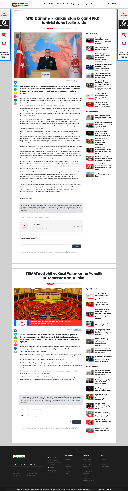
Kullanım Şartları (32, 471)
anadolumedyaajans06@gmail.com (43, 228)
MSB (22, 98)
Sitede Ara (104, 460)
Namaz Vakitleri (87, 464)
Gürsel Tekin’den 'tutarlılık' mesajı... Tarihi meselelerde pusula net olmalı (103, 166)
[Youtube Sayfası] (22, 464)
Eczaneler (86, 467)
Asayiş (86, 4)
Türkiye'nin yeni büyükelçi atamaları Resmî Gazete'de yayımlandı (101, 96)
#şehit (29, 409)
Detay (102, 489)
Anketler (103, 462)
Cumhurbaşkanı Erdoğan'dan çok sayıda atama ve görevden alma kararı (103, 150)
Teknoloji (66, 4)
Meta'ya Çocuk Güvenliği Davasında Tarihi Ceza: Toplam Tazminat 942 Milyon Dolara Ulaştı (103, 67)
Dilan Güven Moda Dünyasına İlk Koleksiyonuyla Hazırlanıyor (101, 141)
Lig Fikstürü (86, 469)
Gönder (77, 246)
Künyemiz (53, 471)
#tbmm (23, 409)
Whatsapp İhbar (32, 473)
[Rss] (29, 464)
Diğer (92, 4)
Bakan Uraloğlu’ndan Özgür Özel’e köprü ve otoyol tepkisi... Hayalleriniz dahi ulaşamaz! (102, 57)
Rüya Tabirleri (105, 467)
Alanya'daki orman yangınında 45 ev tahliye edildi (103, 174)
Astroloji (103, 469)
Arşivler (52, 467)
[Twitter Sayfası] (16, 464)
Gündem (23, 266)
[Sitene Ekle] (35, 464)
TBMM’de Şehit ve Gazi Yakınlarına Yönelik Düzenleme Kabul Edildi (102, 104)
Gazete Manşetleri (88, 481)
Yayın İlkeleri (16, 473)
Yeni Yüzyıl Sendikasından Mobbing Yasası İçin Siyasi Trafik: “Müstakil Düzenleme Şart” (103, 125)
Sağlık (73, 4)
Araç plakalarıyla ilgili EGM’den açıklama (102, 48)
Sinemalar (86, 474)
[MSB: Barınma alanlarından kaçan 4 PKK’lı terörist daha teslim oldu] (48, 55)
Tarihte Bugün (87, 471)
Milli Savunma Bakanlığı (56, 176)
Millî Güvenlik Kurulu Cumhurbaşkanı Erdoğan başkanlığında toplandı (103, 158)
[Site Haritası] (31, 464)
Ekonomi (46, 4)
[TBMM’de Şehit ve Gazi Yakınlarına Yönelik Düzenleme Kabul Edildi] (48, 307)
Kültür (59, 4)
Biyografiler (104, 464)
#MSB (22, 217)
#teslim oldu (29, 217)
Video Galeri (54, 461)
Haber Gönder (31, 475)
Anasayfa (16, 11)
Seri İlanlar (86, 476)
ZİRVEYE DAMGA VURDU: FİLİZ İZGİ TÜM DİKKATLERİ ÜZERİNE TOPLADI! (103, 75)
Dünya (53, 4)
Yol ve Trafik (87, 462)
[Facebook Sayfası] (13, 464)
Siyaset (79, 4)
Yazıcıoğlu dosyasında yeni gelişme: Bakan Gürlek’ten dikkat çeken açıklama (103, 40)
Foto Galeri (53, 457)
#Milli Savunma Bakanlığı (41, 217)
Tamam (109, 489)
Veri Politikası (16, 475)
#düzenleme (41, 409)
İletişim (51, 474)
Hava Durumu (87, 460)
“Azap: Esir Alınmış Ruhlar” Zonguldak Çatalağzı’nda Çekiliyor (103, 133)
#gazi (34, 409)
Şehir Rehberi (87, 478)
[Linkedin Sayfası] (25, 464)
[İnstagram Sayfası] (19, 464)
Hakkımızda (16, 471)
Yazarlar (52, 464)
